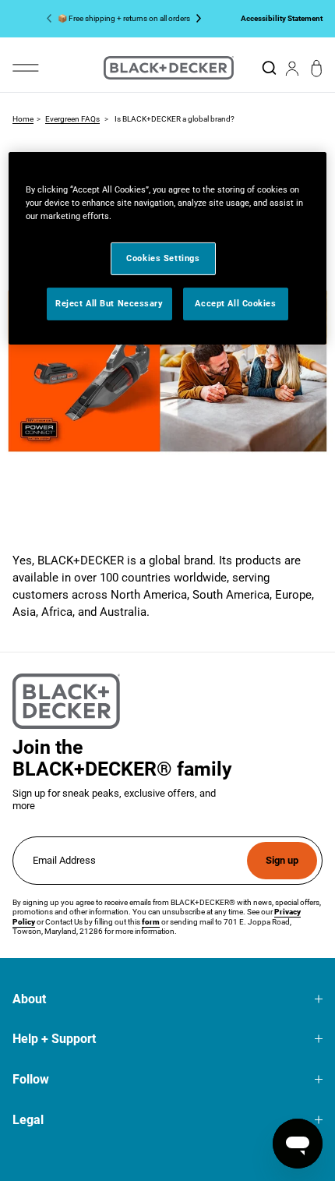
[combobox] (268, 68)
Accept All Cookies (235, 303)
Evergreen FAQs (72, 119)
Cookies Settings (162, 258)
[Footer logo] (66, 701)
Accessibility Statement (282, 18)
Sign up (282, 860)
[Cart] (317, 68)
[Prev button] (52, 18)
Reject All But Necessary (109, 303)
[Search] (268, 68)
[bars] (25, 68)
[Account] (292, 67)
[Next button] (195, 18)
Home (23, 119)
